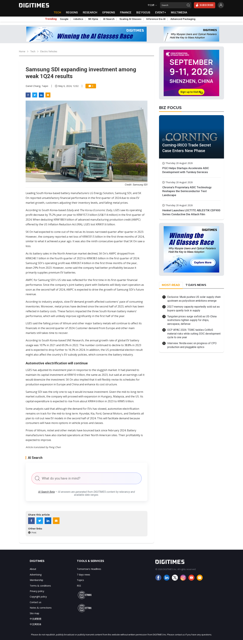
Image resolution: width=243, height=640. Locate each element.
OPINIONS (108, 12)
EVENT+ (160, 12)
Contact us (35, 602)
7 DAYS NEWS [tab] (196, 285)
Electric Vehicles (48, 51)
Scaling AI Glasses (130, 19)
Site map (34, 613)
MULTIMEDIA (179, 12)
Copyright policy (38, 596)
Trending (51, 19)
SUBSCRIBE (207, 5)
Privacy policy (37, 591)
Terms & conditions (40, 585)
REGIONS (72, 12)
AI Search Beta (46, 491)
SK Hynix (93, 19)
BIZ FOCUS (143, 12)
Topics (80, 580)
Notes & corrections (41, 607)
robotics (78, 19)
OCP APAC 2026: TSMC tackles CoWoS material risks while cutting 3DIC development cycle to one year (194, 333)
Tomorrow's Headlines (89, 569)
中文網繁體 (35, 618)
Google (64, 19)
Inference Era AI (155, 19)
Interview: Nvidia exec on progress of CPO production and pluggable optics (192, 345)
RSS (79, 585)
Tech (32, 51)
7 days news (83, 574)
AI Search (109, 19)
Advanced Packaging (182, 19)
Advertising (35, 574)
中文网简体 (35, 624)
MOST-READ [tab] (171, 285)
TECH (57, 12)
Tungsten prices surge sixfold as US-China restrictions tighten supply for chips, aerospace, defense (192, 320)
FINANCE (125, 12)
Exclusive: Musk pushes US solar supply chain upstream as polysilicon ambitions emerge (194, 298)
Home (22, 51)
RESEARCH (90, 12)
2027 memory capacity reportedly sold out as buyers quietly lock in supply (193, 308)
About (33, 569)
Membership (36, 580)
